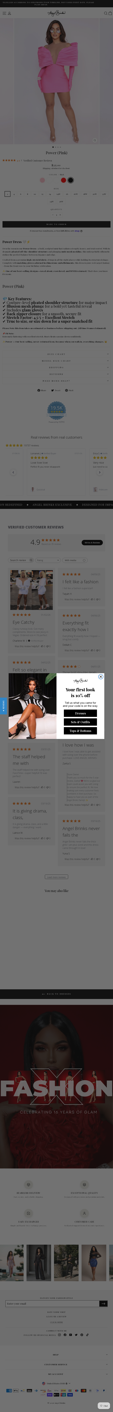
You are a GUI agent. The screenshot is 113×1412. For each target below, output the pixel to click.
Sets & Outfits (80, 722)
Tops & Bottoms (80, 731)
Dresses (80, 713)
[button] (3, 706)
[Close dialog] (100, 676)
